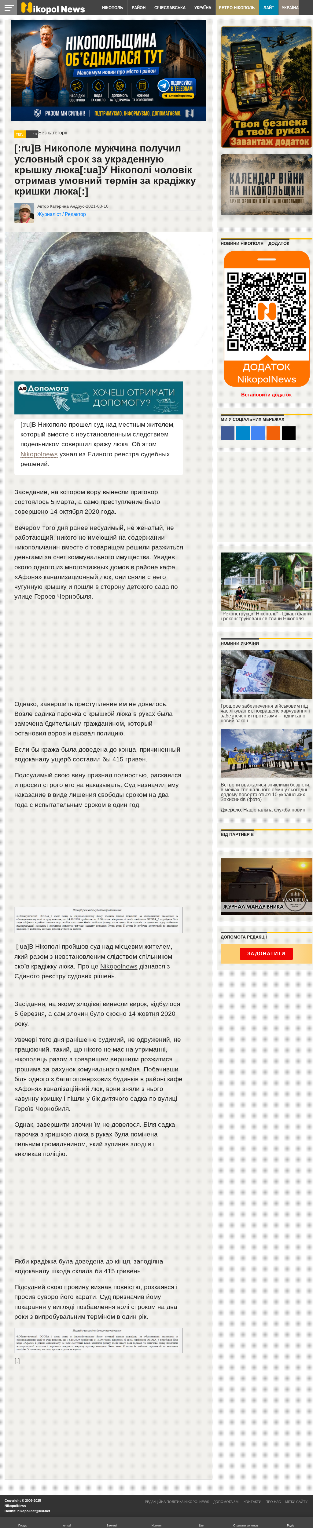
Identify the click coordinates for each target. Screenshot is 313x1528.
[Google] (258, 433)
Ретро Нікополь (237, 7)
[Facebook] (227, 433)
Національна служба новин (274, 809)
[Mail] (289, 433)
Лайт (268, 7)
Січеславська (170, 7)
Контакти (252, 1502)
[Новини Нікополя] (52, 12)
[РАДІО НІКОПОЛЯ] (266, 184)
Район (138, 7)
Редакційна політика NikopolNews (177, 1502)
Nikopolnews (39, 454)
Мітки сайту (296, 1502)
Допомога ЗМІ (226, 1502)
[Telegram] (243, 433)
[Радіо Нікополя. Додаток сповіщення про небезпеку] (266, 87)
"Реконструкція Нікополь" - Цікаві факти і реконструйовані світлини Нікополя (266, 616)
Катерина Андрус (67, 206)
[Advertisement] (98, 653)
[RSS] (273, 433)
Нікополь (112, 7)
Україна (202, 7)
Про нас (273, 1502)
